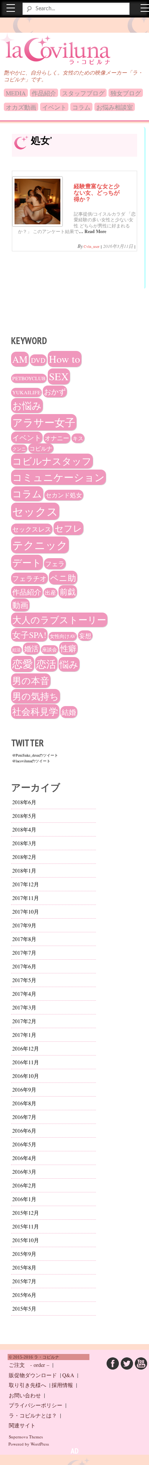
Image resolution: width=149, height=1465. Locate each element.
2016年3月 (24, 1171)
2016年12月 (25, 1048)
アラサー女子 (43, 422)
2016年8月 (24, 1103)
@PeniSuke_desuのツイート (35, 755)
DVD (38, 360)
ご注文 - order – (29, 1364)
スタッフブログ (83, 93)
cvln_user (91, 246)
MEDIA (16, 93)
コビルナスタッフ (52, 461)
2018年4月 (24, 829)
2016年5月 (24, 1144)
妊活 (16, 649)
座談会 (49, 649)
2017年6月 (24, 966)
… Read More (92, 231)
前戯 (68, 591)
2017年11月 (25, 898)
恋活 (46, 663)
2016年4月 (24, 1158)
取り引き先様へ (27, 1385)
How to (64, 359)
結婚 (69, 712)
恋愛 (22, 664)
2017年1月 (24, 1034)
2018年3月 (24, 843)
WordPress (40, 1444)
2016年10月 (25, 1075)
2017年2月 (24, 1021)
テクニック (40, 545)
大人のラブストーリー (59, 620)
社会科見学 (35, 711)
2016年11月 (25, 1062)
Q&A (68, 1375)
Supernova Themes (26, 1437)
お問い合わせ (25, 1395)
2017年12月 (25, 884)
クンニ (19, 449)
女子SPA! (29, 634)
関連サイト (22, 1425)
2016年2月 (24, 1185)
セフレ (68, 528)
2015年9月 (24, 1253)
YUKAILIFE (26, 392)
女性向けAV (63, 636)
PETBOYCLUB (28, 378)
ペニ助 (63, 577)
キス (78, 438)
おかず (55, 391)
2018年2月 (24, 856)
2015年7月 (24, 1281)
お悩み (27, 405)
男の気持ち (35, 696)
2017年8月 (24, 939)
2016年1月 (24, 1199)
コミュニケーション (58, 477)
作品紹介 (44, 93)
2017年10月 (25, 911)
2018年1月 (24, 870)
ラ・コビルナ (39, 45)
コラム (81, 107)
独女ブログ (125, 93)
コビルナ (40, 448)
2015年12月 (25, 1212)
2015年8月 (24, 1267)
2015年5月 (24, 1308)
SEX (59, 376)
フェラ (55, 563)
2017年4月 (24, 993)
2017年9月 (24, 925)
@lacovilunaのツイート (31, 760)
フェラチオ (29, 578)
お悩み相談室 (114, 107)
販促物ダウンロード (33, 1375)
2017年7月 (24, 952)
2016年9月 (24, 1089)
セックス (35, 511)
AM (20, 359)
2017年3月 (24, 1007)
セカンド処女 (63, 495)
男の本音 (30, 681)
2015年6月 (24, 1294)
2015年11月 (25, 1226)
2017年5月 (24, 980)
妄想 (85, 636)
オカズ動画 (21, 107)
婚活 (31, 648)
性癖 (68, 648)
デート (27, 562)
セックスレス (31, 529)
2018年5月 (24, 815)
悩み (69, 664)
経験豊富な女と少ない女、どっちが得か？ (97, 192)
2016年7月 (24, 1117)
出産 (50, 592)
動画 (20, 605)
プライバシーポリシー (35, 1405)
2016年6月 (24, 1130)
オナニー (57, 438)
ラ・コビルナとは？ (33, 1415)
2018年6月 (24, 802)
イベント (54, 107)
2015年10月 (25, 1240)
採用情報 (62, 1385)
